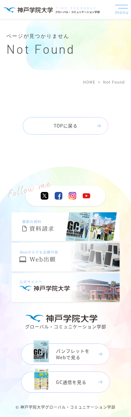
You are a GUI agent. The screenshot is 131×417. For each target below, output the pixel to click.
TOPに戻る (66, 125)
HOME (89, 82)
